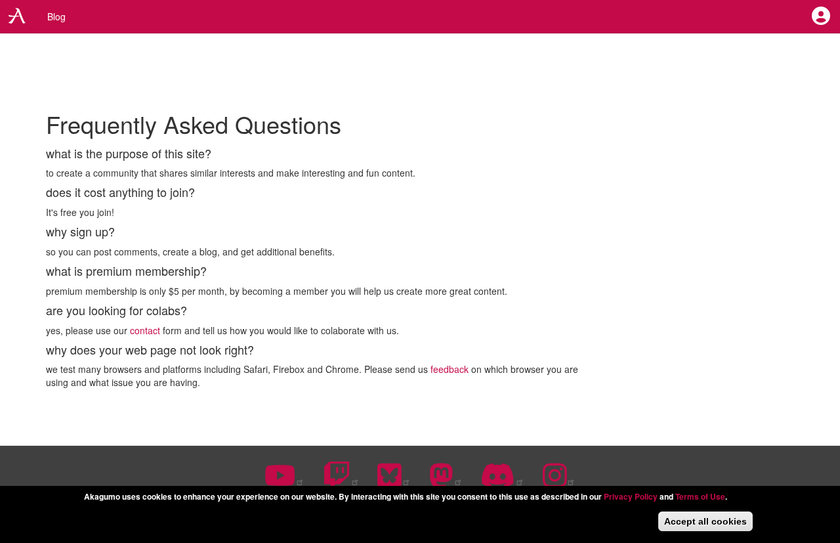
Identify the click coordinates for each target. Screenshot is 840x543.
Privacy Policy (631, 496)
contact (145, 330)
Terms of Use (700, 496)
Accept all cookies (705, 521)
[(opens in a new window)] (284, 482)
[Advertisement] (420, 72)
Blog (56, 16)
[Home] (18, 15)
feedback (449, 369)
